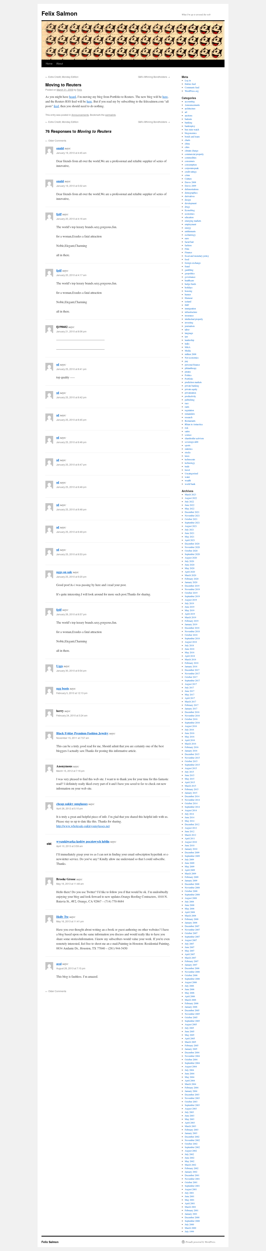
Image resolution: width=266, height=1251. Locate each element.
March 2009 (190, 873)
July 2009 (189, 859)
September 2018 (192, 638)
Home (49, 63)
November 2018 (192, 631)
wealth (188, 480)
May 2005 (189, 1034)
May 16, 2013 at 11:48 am (70, 883)
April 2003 (190, 1122)
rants (187, 406)
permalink (110, 114)
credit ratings (191, 171)
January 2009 (191, 880)
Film (187, 248)
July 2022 (189, 501)
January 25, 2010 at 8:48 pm (71, 487)
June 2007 (189, 947)
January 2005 (191, 1048)
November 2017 (192, 673)
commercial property (194, 154)
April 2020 (190, 571)
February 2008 (191, 919)
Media (188, 350)
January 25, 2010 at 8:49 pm (71, 531)
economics (190, 213)
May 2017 (189, 694)
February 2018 (191, 662)
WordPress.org (192, 90)
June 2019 (189, 606)
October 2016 (191, 719)
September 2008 (192, 894)
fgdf (59, 214)
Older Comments (55, 140)
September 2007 (192, 936)
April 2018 (190, 655)
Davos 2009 (190, 185)
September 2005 (192, 1020)
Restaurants (190, 420)
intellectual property (194, 318)
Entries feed (190, 83)
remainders (190, 413)
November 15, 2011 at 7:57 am (72, 737)
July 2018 (189, 645)
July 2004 (189, 1069)
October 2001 (191, 1182)
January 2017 (191, 708)
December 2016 (192, 712)
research (188, 417)
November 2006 (192, 971)
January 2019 (191, 624)
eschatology (190, 234)
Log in (188, 80)
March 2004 (190, 1083)
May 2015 (189, 778)
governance (190, 276)
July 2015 (189, 771)
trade (187, 466)
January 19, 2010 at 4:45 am (71, 152)
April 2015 (190, 782)
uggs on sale (64, 572)
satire (187, 431)
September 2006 (192, 978)
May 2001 (189, 1199)
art (186, 111)
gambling (189, 269)
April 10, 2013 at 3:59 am (69, 846)
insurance (189, 315)
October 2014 (191, 803)
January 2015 (191, 792)
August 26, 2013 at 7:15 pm (70, 968)
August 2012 (191, 827)
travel (187, 469)
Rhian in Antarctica (194, 424)
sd (57, 364)
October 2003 (191, 1101)
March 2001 (190, 1206)
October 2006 (191, 975)
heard (72, 97)
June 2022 (189, 504)
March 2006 (190, 999)
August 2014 (191, 810)
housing (188, 290)
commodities (190, 157)
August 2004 (191, 1066)
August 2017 (191, 683)
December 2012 (192, 824)
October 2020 (191, 550)
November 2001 (192, 1178)
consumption (191, 164)
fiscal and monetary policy (197, 255)
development (190, 203)
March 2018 (190, 659)
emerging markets (193, 220)
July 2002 (189, 1154)
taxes (187, 455)
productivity (190, 396)
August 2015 (191, 768)
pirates (188, 371)
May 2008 (189, 908)
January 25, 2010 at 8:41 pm (71, 369)
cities (187, 147)
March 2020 (190, 575)
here (165, 97)
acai (59, 963)
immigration (190, 308)
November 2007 (192, 929)
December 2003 (192, 1094)
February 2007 (191, 961)
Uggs (59, 666)
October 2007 (191, 933)
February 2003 (191, 1129)
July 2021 (189, 529)
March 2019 (190, 617)
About (59, 63)
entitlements (190, 231)
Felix (79, 89)
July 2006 (189, 985)
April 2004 (190, 1080)
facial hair (189, 241)
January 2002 (191, 1171)
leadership (189, 340)
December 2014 (192, 796)
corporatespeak (192, 168)
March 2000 (190, 1227)
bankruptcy (190, 125)
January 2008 (191, 922)
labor (187, 329)
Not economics (192, 357)
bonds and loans (192, 136)
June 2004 (189, 1073)
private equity (191, 389)
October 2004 (191, 1059)
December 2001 (192, 1175)
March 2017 (190, 701)
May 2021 (189, 536)
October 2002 (191, 1143)
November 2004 (192, 1055)
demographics (191, 192)
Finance (188, 252)
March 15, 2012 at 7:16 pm (70, 770)
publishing (190, 399)
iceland (188, 301)
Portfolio (189, 378)
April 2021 (190, 540)
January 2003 (191, 1133)
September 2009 (192, 855)
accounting (190, 101)
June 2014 (189, 817)
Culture (188, 178)
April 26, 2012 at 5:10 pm (69, 808)
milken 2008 (190, 354)
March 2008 (190, 915)
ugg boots (62, 688)
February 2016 (191, 747)
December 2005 (192, 1010)
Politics (188, 375)
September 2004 (192, 1062)
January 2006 (191, 1006)
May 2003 (189, 1119)
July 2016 (189, 729)
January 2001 (191, 1213)
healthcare (189, 280)
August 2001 (191, 1189)
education (189, 217)
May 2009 (189, 866)
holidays (189, 287)
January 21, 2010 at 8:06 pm (71, 331)
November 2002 (192, 1140)
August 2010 (191, 841)
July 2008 (189, 901)
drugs (187, 206)
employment (190, 224)
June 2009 (189, 862)
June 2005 (189, 1031)
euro (187, 238)
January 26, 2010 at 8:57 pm (71, 614)
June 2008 (189, 905)
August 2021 (191, 526)
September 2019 (192, 596)
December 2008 (192, 883)
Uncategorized (191, 473)
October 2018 (191, 634)
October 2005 (191, 1017)
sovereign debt (191, 441)
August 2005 (191, 1024)
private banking (192, 385)
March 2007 (190, 957)
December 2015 (192, 754)
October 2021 (191, 519)
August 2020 (191, 557)
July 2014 (189, 813)
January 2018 (191, 666)
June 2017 (189, 690)
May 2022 (189, 508)
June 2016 (189, 733)
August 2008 (191, 898)
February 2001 (191, 1210)
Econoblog (190, 210)
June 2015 (189, 775)
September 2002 (192, 1147)
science (188, 434)
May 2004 (189, 1076)
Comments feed (192, 87)
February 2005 (191, 1045)
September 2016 (192, 722)
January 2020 (191, 582)
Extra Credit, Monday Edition (61, 76)
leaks (187, 343)
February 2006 (191, 1003)
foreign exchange (193, 262)
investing (189, 322)
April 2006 (190, 996)
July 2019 (189, 603)
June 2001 (189, 1196)
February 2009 (191, 876)
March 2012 (190, 834)
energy (188, 227)
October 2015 (191, 761)
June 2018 (189, 648)
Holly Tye (62, 916)
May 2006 (189, 992)
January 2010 (191, 848)
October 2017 (191, 676)
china (187, 143)
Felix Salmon (59, 13)
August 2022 (191, 497)
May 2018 (189, 652)
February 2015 (191, 789)
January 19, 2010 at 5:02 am (71, 185)
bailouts (188, 118)
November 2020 (192, 547)
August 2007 (191, 940)
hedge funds (190, 283)
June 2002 (189, 1157)
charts (187, 140)
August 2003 (191, 1108)
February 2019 (191, 620)
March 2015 (190, 785)
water (187, 476)
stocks (188, 452)
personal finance (192, 364)
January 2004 (191, 1091)
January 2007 (191, 964)
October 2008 (191, 890)
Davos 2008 (190, 182)
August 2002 (191, 1150)
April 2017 (190, 697)
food (187, 259)
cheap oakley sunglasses (72, 803)
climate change (191, 150)
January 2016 (191, 750)
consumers (190, 161)
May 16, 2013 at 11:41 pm (70, 921)
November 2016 (192, 715)
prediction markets (193, 382)
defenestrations (192, 189)
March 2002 (190, 1164)
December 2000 (192, 1217)
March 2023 (190, 494)
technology (190, 462)
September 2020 (192, 554)
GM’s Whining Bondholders (154, 76)
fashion (188, 245)
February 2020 (191, 578)
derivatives (190, 196)
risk (186, 427)
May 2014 (189, 820)
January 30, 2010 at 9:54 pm (71, 670)
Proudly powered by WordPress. (201, 1241)
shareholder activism (194, 438)
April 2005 (190, 1038)
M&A (187, 347)
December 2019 (192, 585)
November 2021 (192, 515)
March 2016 (190, 743)
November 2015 (192, 757)
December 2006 (192, 968)
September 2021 (192, 522)
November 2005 (192, 1013)
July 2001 (189, 1192)
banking (188, 122)
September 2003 (192, 1105)
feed (56, 106)
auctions (188, 115)
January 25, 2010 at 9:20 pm (71, 576)
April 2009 (190, 869)
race (186, 403)
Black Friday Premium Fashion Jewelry (82, 733)
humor (188, 294)
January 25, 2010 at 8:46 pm (71, 442)
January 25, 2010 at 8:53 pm (71, 554)
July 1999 (189, 1231)
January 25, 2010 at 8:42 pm (71, 397)
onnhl (60, 148)
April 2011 (190, 838)
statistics (189, 448)
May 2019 (189, 610)
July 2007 (189, 943)
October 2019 (191, 592)
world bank (190, 483)
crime (187, 175)
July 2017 (189, 687)
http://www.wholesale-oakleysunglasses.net (83, 826)
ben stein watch (192, 129)
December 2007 (192, 926)
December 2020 (192, 543)
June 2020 (189, 564)
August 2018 (191, 641)
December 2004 (192, 1052)
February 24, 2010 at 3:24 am (71, 715)
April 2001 (190, 1203)
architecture (190, 108)
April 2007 (190, 954)
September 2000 (192, 1220)
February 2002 (191, 1168)
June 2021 (189, 533)
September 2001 (192, 1185)
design (188, 199)
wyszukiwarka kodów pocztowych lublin (82, 841)
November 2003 (192, 1098)
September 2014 (192, 806)
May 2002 (189, 1161)
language (189, 333)
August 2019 (191, 599)
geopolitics (190, 273)
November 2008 (192, 887)
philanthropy (190, 368)
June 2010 (189, 845)
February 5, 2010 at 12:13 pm (71, 693)
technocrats (190, 459)
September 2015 (192, 764)
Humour (189, 297)
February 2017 (191, 705)
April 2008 (190, 912)
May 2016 (189, 736)
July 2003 (189, 1112)
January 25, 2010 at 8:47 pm (71, 464)
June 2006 (189, 989)
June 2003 (189, 1115)
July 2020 (189, 561)
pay (186, 361)
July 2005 (189, 1027)
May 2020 (189, 568)
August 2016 (191, 726)
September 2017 (192, 680)
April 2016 (190, 740)
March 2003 (190, 1126)
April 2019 (190, 613)
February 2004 (191, 1087)
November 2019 (192, 589)
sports (187, 445)
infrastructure (191, 311)
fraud (187, 266)
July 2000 (189, 1224)
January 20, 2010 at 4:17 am (71, 275)
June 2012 (189, 831)
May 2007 (189, 950)
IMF (187, 304)
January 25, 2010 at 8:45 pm (71, 419)
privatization (190, 392)
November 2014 (192, 799)
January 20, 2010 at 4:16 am (71, 218)
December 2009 (192, 852)
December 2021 (192, 512)
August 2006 (191, 982)
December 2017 (192, 669)
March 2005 (190, 1041)
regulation (189, 410)
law (186, 336)
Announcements (80, 114)
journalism (190, 326)
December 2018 (192, 627)
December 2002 (192, 1136)
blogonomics (191, 133)
